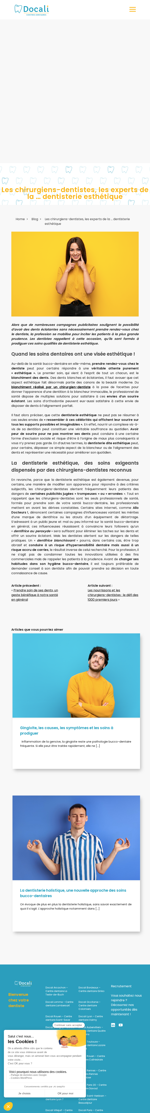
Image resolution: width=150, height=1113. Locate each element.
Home (20, 219)
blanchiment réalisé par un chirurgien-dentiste (51, 387)
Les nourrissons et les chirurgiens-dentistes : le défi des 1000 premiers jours (113, 595)
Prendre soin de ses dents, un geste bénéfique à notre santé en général (34, 595)
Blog (34, 219)
